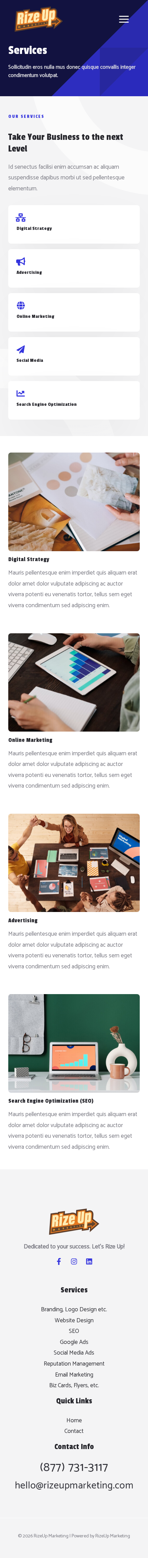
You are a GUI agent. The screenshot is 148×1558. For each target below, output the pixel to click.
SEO (74, 1331)
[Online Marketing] (21, 305)
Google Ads (74, 1342)
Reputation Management (74, 1364)
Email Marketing (74, 1375)
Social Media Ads (74, 1353)
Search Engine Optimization (47, 404)
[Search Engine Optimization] (21, 393)
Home (74, 1420)
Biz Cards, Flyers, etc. (74, 1385)
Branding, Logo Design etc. (74, 1309)
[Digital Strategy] (21, 217)
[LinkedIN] (89, 1261)
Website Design (74, 1320)
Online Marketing (35, 316)
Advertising (29, 272)
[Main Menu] (124, 19)
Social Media (30, 360)
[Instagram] (74, 1261)
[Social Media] (21, 349)
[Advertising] (21, 261)
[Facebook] (58, 1261)
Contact (74, 1431)
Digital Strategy (34, 228)
